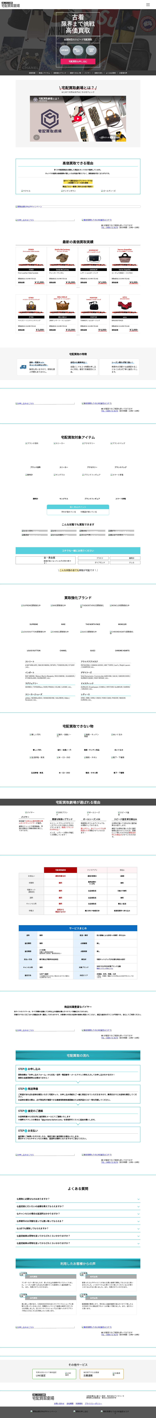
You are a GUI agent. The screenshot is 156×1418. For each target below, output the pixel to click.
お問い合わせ (59, 1403)
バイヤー (88, 73)
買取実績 (32, 73)
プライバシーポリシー (93, 1403)
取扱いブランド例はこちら (105, 968)
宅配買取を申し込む (78, 61)
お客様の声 (123, 73)
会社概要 (70, 1403)
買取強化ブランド (59, 73)
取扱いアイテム (44, 73)
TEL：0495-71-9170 (109, 227)
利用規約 (79, 1403)
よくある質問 (111, 73)
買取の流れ (98, 73)
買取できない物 (75, 73)
